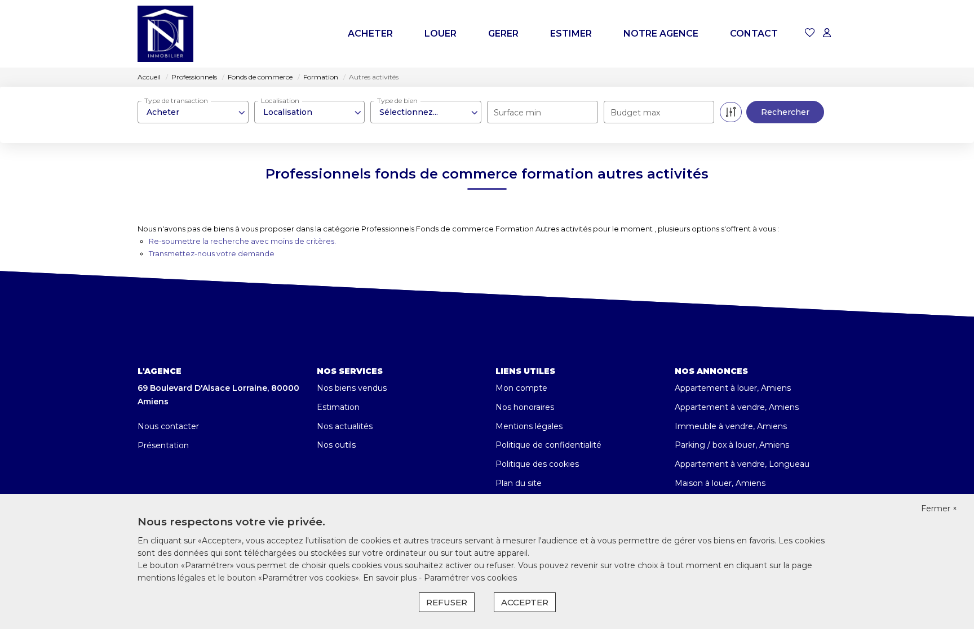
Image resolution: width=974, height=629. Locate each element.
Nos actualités (345, 426)
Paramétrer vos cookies (470, 578)
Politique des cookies (537, 464)
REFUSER (446, 602)
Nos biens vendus (352, 388)
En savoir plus (391, 578)
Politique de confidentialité (548, 445)
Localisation (280, 100)
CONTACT (754, 33)
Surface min (517, 113)
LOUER (440, 33)
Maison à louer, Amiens (720, 483)
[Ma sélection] (810, 33)
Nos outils (336, 445)
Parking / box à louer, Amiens (732, 445)
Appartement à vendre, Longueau (742, 464)
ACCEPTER (524, 602)
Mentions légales (529, 426)
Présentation (163, 445)
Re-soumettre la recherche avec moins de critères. (242, 241)
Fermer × (939, 508)
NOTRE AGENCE (660, 33)
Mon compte (521, 388)
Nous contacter (168, 426)
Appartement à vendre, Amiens (737, 407)
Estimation (338, 407)
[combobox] (193, 112)
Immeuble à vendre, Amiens (731, 426)
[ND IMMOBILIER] (165, 34)
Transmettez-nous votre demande (212, 253)
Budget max (635, 113)
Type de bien (397, 100)
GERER (503, 33)
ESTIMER (571, 33)
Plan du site (518, 483)
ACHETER (370, 33)
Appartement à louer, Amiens (733, 388)
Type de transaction (176, 100)
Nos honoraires (524, 407)
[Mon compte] (827, 33)
